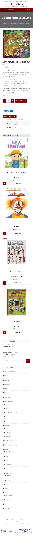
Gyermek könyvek (9, 401)
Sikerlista (6, 504)
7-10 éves (8, 436)
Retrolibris (16, 4)
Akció (5, 492)
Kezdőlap (14, 22)
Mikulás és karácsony (9, 376)
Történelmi (8, 484)
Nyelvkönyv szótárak (9, 440)
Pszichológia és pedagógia (11, 445)
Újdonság (19, 106)
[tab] (9, 116)
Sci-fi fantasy (9, 469)
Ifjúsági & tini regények (10, 425)
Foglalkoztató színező (11, 412)
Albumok (6, 380)
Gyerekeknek (9, 499)
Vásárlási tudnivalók (17, 1)
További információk (9, 116)
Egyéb (6, 388)
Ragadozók (16, 321)
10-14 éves (8, 428)
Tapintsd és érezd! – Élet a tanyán (16, 172)
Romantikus (9, 464)
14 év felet (8, 432)
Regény (6, 449)
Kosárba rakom (21, 101)
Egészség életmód (8, 384)
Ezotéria (6, 393)
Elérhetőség (8, 1)
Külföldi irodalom (11, 475)
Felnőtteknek (9, 495)
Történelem (7, 488)
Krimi (7, 460)
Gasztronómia (8, 397)
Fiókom (26, 1)
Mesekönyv (9, 421)
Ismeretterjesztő (12, 23)
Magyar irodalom (11, 480)
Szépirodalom (9, 473)
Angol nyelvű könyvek (10, 371)
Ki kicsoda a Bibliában (16, 271)
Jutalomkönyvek (10, 404)
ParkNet (16, 521)
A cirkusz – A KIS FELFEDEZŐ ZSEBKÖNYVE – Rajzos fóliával (16, 222)
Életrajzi (8, 452)
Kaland (7, 456)
